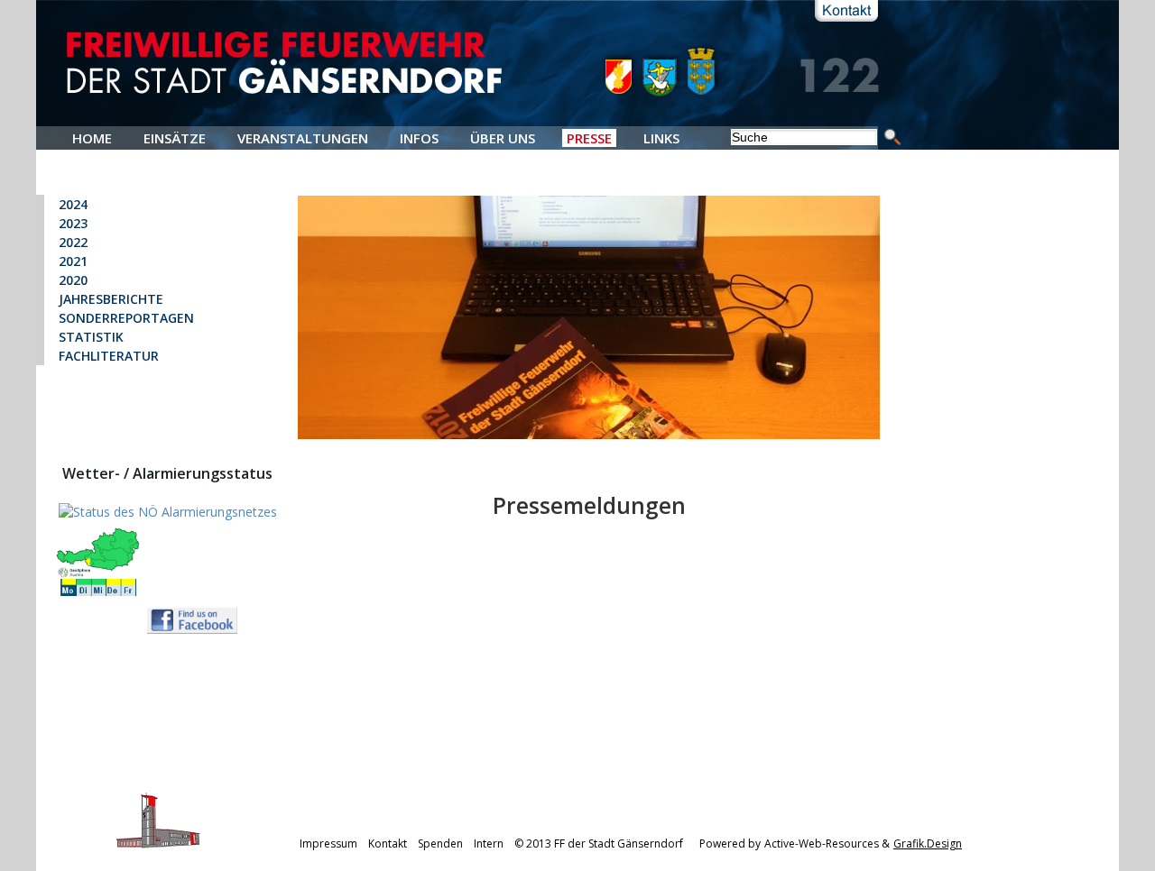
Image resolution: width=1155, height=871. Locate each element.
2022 (73, 242)
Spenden (440, 843)
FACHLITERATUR (109, 355)
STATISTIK (91, 336)
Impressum (328, 843)
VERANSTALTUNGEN (302, 138)
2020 (73, 280)
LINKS (661, 138)
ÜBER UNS (502, 138)
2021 (73, 261)
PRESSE (589, 138)
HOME (92, 138)
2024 (73, 204)
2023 (73, 223)
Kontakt (387, 843)
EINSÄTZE (174, 138)
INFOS (419, 138)
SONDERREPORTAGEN (126, 317)
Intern (489, 843)
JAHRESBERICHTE (111, 298)
